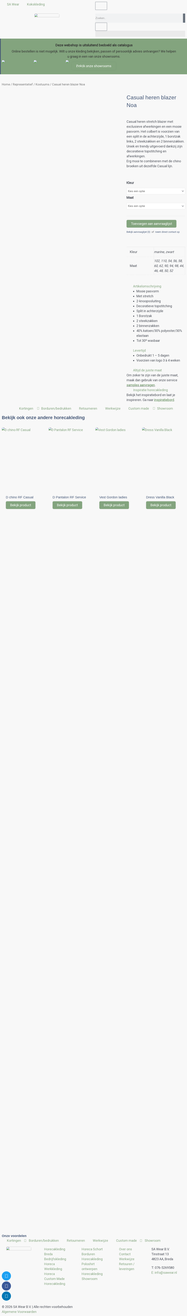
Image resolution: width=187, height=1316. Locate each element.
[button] (140, 34)
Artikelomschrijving (147, 286)
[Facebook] (6, 1286)
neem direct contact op (167, 232)
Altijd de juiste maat (147, 370)
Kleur (130, 183)
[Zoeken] (184, 18)
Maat (130, 197)
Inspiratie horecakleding (150, 390)
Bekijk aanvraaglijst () (138, 232)
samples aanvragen (141, 385)
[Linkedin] (6, 1296)
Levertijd (139, 350)
